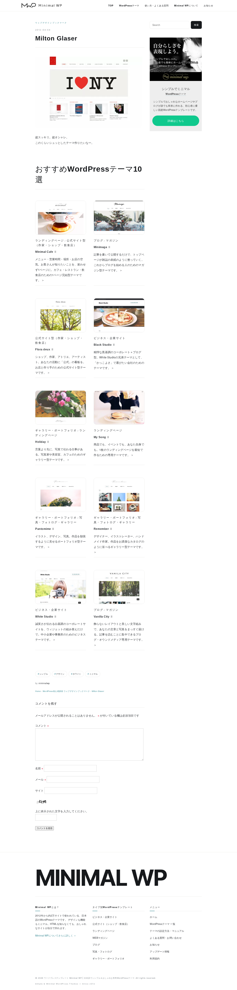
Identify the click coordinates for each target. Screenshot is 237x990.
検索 (196, 25)
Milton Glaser (98, 691)
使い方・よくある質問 (157, 5)
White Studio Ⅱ (46, 616)
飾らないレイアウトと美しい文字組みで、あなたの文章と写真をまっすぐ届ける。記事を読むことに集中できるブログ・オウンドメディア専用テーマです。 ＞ (119, 634)
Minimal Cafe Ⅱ (46, 251)
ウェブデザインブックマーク (51, 23)
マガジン (112, 240)
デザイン (60, 673)
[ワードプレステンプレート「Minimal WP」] (176, 40)
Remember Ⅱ (103, 528)
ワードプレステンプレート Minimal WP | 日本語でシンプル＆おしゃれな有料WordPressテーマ (89, 978)
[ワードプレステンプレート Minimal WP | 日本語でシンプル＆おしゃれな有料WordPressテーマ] (41, 5)
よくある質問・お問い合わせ (166, 937)
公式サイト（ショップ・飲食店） (110, 924)
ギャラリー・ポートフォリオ (56, 430)
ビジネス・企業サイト (110, 338)
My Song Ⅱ (102, 437)
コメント (42, 726)
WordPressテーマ (129, 5)
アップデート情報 (159, 951)
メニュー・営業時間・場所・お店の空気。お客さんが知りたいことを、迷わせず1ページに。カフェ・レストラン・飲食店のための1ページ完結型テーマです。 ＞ (60, 269)
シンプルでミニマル (176, 89)
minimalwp (44, 683)
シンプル (43, 673)
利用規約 (155, 958)
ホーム (153, 917)
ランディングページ (49, 240)
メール (40, 779)
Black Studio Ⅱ (104, 344)
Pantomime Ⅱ (45, 528)
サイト (39, 790)
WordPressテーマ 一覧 (162, 924)
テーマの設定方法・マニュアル (167, 931)
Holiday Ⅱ (42, 441)
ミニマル (93, 673)
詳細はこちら (176, 121)
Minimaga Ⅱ (102, 247)
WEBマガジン (100, 937)
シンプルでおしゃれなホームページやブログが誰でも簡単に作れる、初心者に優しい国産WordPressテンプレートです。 (175, 106)
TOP (110, 5)
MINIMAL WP (101, 877)
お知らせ (208, 5)
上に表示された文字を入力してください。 (61, 811)
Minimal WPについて (186, 5)
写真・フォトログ (102, 951)
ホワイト (77, 673)
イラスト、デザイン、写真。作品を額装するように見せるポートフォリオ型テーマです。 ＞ (60, 541)
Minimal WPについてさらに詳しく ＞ (55, 935)
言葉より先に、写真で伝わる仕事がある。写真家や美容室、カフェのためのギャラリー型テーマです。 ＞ (60, 454)
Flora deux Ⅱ (44, 349)
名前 (39, 768)
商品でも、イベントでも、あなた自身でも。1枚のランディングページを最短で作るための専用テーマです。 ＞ (119, 449)
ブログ (98, 240)
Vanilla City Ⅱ (103, 616)
